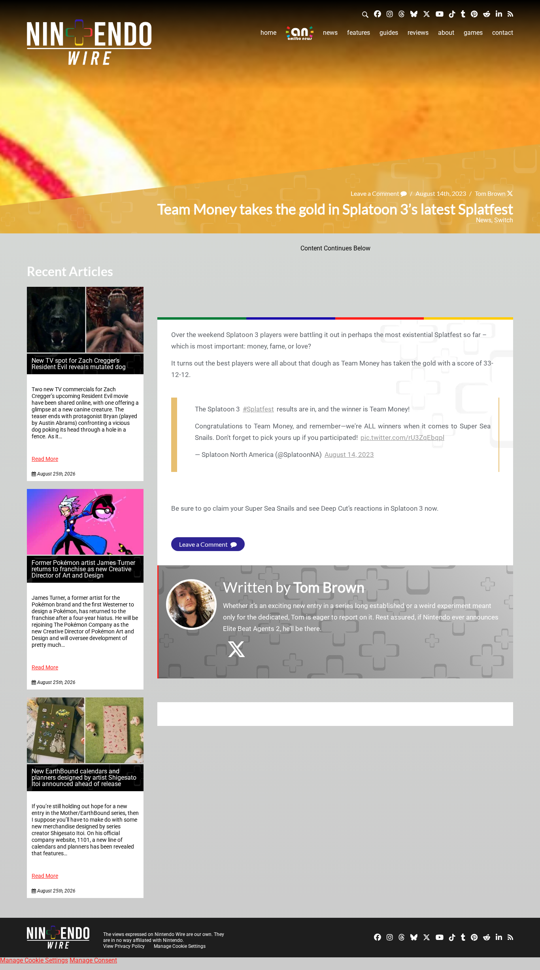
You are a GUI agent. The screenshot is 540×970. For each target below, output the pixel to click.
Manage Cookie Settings (180, 946)
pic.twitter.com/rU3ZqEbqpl (402, 437)
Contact (502, 32)
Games (473, 32)
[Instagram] (390, 13)
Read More (45, 459)
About (446, 32)
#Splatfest (258, 409)
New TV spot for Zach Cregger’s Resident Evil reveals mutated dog (79, 364)
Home (268, 32)
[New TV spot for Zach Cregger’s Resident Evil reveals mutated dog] (85, 350)
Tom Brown (490, 193)
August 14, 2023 (349, 454)
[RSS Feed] (510, 13)
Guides (389, 32)
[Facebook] (377, 13)
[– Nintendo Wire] (89, 44)
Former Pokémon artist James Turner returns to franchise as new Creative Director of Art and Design (83, 569)
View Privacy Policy (124, 946)
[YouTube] (440, 13)
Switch (503, 220)
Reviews (418, 32)
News (330, 32)
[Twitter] (426, 13)
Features (358, 32)
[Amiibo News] (299, 33)
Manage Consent (93, 960)
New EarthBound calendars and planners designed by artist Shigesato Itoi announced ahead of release (84, 777)
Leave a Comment (375, 193)
